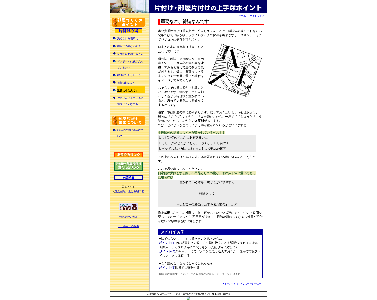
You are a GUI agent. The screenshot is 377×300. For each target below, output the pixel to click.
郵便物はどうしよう (129, 75)
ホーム (242, 15)
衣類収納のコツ (126, 82)
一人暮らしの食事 (128, 226)
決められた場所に (127, 38)
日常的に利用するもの (130, 53)
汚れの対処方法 (128, 217)
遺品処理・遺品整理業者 (129, 191)
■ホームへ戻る (231, 283)
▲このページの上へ (251, 283)
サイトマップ (257, 15)
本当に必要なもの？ (129, 46)
